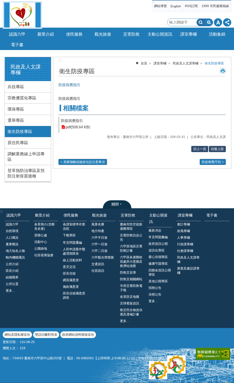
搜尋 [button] (201, 22)
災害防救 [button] (131, 34)
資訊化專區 (157, 250)
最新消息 (155, 230)
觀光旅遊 (99, 215)
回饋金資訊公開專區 (160, 272)
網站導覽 (160, 6)
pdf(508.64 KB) (78, 127)
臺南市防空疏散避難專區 (131, 226)
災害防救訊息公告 (131, 237)
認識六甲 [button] (17, 34)
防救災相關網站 (131, 279)
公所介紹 (12, 264)
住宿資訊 (97, 270)
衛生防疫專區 (20, 131)
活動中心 (40, 242)
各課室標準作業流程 (74, 226)
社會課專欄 (185, 251)
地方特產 (97, 231)
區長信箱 (69, 273)
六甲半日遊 (99, 237)
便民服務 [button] (74, 34)
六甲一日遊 (99, 244)
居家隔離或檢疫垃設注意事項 (84, 162)
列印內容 (223, 71)
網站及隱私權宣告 (17, 334)
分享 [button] (227, 22)
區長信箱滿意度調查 (74, 295)
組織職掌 (12, 277)
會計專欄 (183, 224)
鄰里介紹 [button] (45, 34)
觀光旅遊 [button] (103, 34)
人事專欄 (183, 237)
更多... (10, 290)
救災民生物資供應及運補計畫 (131, 312)
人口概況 (12, 237)
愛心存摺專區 (158, 257)
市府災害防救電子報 (131, 288)
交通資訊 (97, 264)
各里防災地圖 (129, 296)
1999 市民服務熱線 (215, 6)
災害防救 (128, 215)
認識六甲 (13, 215)
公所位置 (12, 284)
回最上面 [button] (217, 149)
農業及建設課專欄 (188, 271)
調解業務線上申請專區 (26, 157)
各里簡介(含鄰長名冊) (44, 226)
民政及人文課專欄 (185, 63)
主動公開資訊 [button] (160, 34)
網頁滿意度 (71, 280)
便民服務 (71, 215)
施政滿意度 (71, 286)
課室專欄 (160, 63)
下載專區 (69, 235)
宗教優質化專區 (22, 98)
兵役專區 (16, 87)
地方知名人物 (15, 251)
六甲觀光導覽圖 (102, 257)
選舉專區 (16, 120)
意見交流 (69, 267)
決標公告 (155, 294)
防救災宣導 (128, 272)
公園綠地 (40, 248)
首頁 (144, 63)
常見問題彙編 (158, 237)
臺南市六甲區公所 (22, 15)
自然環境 (12, 231)
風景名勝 (97, 224)
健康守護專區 (158, 263)
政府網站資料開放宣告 (78, 334)
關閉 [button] (115, 204)
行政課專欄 (185, 244)
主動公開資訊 (158, 218)
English (175, 6)
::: (153, 2)
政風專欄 (183, 231)
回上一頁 (199, 149)
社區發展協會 (43, 255)
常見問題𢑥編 (72, 242)
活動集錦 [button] (217, 34)
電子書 (17, 44)
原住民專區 (18, 142)
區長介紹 (12, 270)
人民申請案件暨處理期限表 (74, 251)
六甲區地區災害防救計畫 (131, 248)
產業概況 (12, 244)
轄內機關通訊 (15, 257)
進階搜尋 (209, 22)
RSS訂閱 (191, 6)
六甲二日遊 (99, 251)
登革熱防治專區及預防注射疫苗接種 (26, 173)
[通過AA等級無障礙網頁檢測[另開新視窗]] (213, 354)
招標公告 (155, 288)
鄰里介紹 (42, 215)
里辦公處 (40, 235)
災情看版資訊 (129, 303)
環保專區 (16, 109)
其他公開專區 (158, 281)
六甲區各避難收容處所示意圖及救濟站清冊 (131, 261)
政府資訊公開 (158, 244)
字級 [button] (218, 22)
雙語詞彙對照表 (46, 334)
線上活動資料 (72, 260)
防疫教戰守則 (211, 162)
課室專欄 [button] (188, 34)
